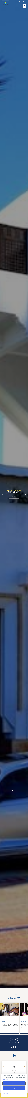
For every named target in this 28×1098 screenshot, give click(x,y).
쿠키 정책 (5, 1079)
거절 (14, 1088)
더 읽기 (14, 496)
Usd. (25, 1)
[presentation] (4, 1067)
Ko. (21, 1)
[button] (12, 790)
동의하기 (14, 1083)
